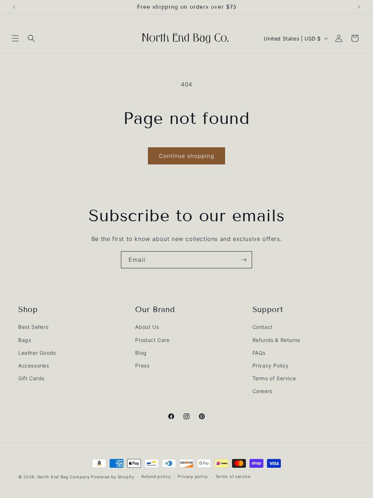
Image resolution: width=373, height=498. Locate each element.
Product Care (152, 340)
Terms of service (233, 476)
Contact (262, 327)
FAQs (259, 353)
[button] (15, 38)
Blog (140, 353)
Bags (24, 340)
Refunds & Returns (276, 340)
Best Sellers (33, 327)
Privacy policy (193, 476)
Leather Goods (37, 353)
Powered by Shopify (112, 476)
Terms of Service (274, 378)
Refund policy (155, 476)
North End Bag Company (64, 476)
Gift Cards (31, 378)
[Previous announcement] (14, 7)
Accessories (33, 365)
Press (142, 365)
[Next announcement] (359, 7)
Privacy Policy (270, 365)
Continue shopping (186, 155)
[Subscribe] (244, 259)
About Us (147, 327)
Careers (262, 391)
